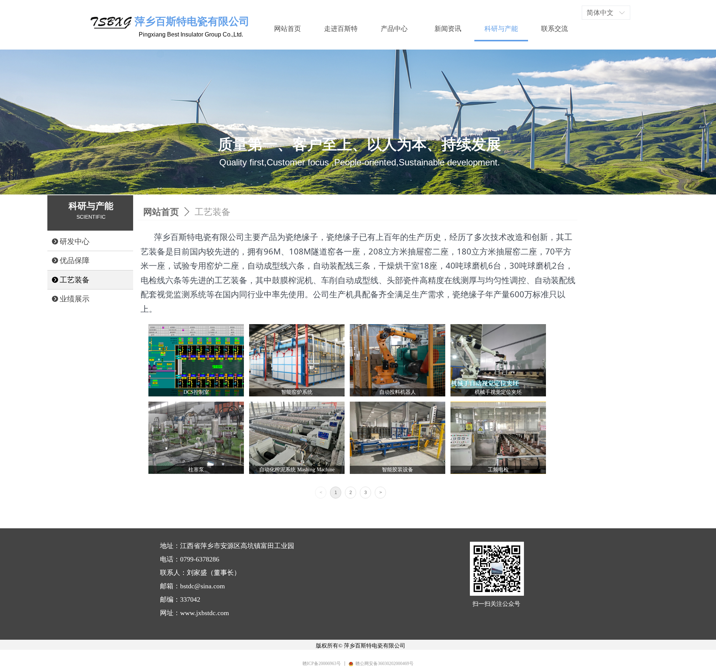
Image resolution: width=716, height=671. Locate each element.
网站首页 (161, 212)
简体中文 (600, 12)
